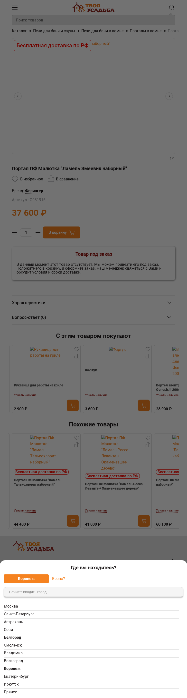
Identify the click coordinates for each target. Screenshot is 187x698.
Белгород (12, 637)
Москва (11, 606)
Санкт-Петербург (19, 614)
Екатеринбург (16, 676)
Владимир (13, 653)
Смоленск (13, 645)
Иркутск (11, 684)
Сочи (8, 629)
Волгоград (13, 661)
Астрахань (13, 621)
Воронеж (12, 668)
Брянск (10, 692)
